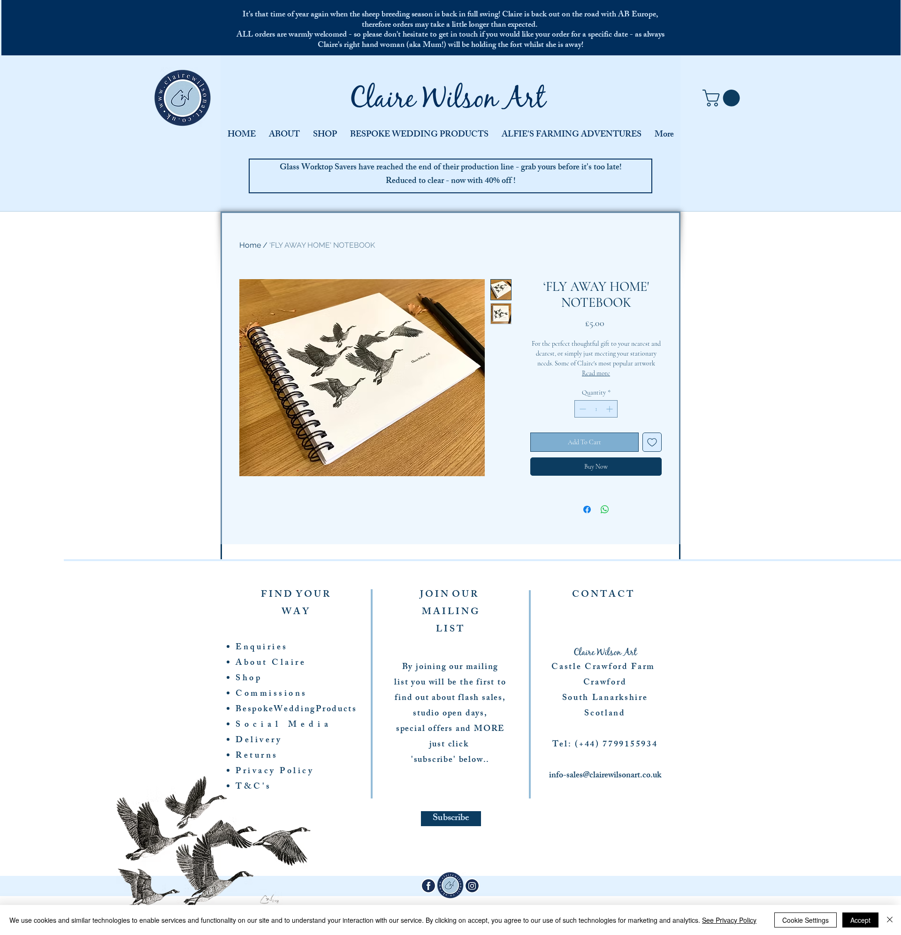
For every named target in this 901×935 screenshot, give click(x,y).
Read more (596, 373)
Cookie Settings (805, 920)
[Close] (889, 919)
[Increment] (610, 409)
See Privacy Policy (729, 920)
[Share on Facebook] (587, 509)
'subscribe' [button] (433, 760)
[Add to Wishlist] (652, 442)
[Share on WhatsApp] (605, 509)
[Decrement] (582, 409)
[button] (723, 98)
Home (250, 245)
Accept (860, 920)
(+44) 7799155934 (616, 745)
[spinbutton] (596, 409)
